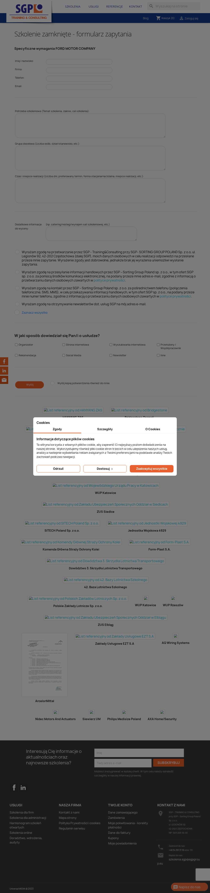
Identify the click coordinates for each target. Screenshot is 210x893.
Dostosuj (103, 469)
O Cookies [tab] (152, 429)
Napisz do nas (187, 887)
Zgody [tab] (57, 429)
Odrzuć (58, 469)
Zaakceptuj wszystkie (151, 469)
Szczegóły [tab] (105, 429)
